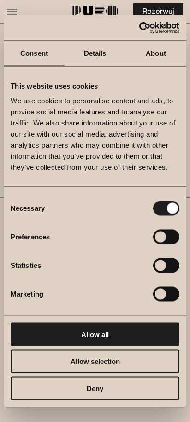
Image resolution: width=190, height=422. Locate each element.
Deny (95, 388)
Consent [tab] (34, 53)
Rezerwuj (158, 11)
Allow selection (95, 361)
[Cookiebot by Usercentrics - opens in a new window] (139, 28)
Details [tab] (95, 53)
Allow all (95, 334)
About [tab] (156, 53)
